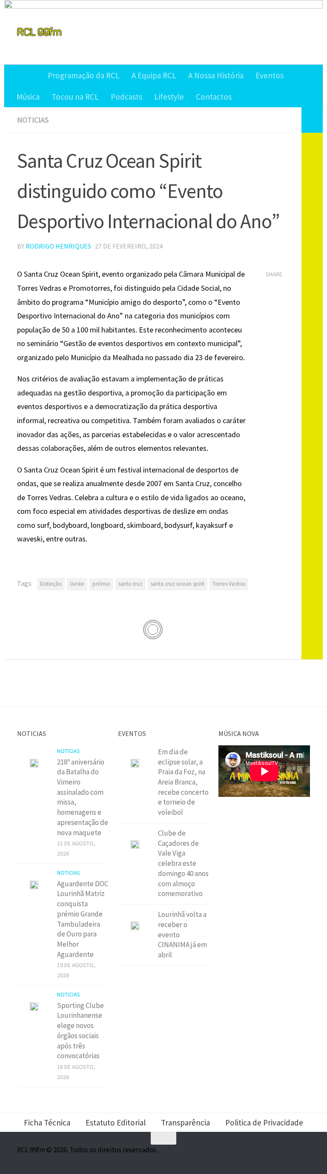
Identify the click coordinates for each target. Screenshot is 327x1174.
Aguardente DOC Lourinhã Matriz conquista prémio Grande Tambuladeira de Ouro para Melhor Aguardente (82, 919)
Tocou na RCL (75, 97)
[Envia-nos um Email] (304, 1155)
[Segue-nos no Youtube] (289, 1155)
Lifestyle (169, 97)
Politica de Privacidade (264, 1122)
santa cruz (130, 583)
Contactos (214, 97)
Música (28, 97)
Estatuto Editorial (116, 1122)
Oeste (77, 583)
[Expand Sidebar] (312, 120)
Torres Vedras (228, 583)
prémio (101, 583)
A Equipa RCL (154, 75)
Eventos (269, 75)
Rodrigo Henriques (58, 246)
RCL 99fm (39, 31)
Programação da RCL (84, 75)
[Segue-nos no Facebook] (258, 1155)
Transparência (185, 1122)
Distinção (51, 583)
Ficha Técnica (47, 1122)
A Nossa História (216, 75)
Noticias (33, 120)
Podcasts (126, 97)
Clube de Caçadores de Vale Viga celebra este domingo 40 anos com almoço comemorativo (183, 863)
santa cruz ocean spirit (177, 583)
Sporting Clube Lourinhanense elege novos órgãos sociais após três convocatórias (80, 1031)
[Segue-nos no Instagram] (273, 1155)
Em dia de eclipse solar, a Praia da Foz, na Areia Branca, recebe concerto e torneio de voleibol (183, 782)
